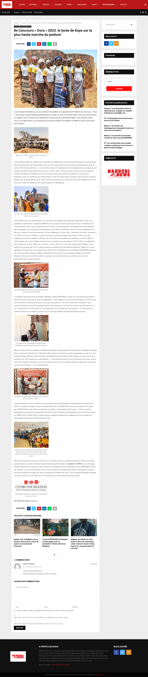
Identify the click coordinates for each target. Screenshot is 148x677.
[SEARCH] (131, 24)
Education (82, 4)
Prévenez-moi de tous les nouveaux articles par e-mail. (39, 624)
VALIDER (119, 88)
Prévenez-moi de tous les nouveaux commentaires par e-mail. (41, 617)
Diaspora (17, 12)
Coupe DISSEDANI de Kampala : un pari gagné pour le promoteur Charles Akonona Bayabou (55, 542)
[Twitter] (122, 652)
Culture (58, 4)
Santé (94, 4)
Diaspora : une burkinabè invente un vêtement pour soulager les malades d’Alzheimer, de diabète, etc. (118, 111)
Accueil (22, 4)
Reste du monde (27, 12)
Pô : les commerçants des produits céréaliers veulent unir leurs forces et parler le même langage (118, 145)
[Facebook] (116, 652)
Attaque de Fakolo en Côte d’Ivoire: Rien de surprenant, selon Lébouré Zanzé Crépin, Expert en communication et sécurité (83, 543)
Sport (69, 4)
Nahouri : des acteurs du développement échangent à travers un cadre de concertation (119, 128)
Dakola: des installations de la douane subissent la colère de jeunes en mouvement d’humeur (26, 542)
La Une (29, 26)
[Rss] (128, 652)
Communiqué (38, 12)
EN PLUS (123, 4)
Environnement (108, 4)
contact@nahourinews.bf (60, 665)
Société (46, 4)
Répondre (93, 564)
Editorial (33, 4)
